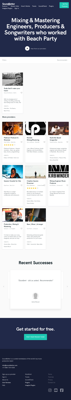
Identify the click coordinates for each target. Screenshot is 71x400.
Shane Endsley (30, 203)
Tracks (34, 6)
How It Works (25, 6)
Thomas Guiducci (54, 158)
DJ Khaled (10, 158)
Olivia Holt (13, 244)
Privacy (50, 380)
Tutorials (51, 377)
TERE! (28, 244)
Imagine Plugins (7, 8)
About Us (5, 380)
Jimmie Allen (7, 244)
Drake (5, 158)
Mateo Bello (39, 244)
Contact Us (51, 382)
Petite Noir (6, 108)
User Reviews (6, 382)
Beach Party (7, 110)
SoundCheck (43, 6)
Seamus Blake (30, 201)
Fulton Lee (16, 158)
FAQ (3, 385)
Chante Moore (7, 246)
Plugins (51, 6)
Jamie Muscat (35, 302)
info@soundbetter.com (9, 365)
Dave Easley (37, 201)
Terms (50, 374)
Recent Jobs (15, 6)
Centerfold (33, 244)
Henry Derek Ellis (54, 160)
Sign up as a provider (9, 374)
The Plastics (13, 108)
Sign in (17, 8)
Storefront (28, 374)
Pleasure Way (62, 158)
